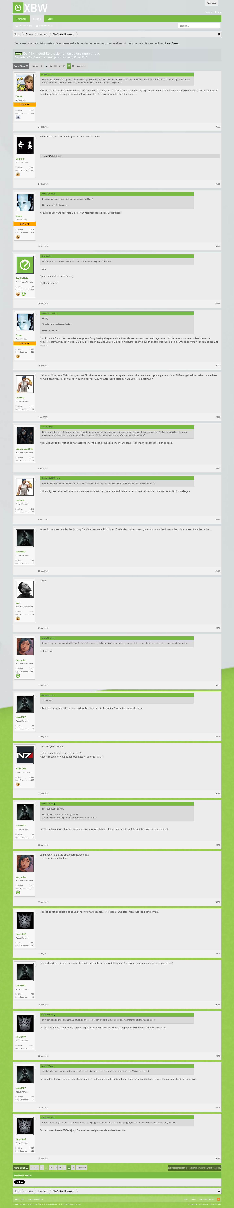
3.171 (32, 406)
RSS (218, 1199)
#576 (218, 953)
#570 (218, 628)
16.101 (31, 611)
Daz (18, 603)
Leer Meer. (172, 43)
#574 (218, 845)
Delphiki (20, 159)
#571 (218, 685)
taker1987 (21, 551)
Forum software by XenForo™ (37, 1204)
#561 (218, 127)
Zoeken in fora (25, 26)
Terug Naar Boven (206, 1199)
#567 (218, 468)
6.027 (32, 943)
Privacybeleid (215, 1204)
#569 (218, 571)
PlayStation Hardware (40, 57)
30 (73, 66)
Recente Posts (46, 26)
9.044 (32, 777)
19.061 (31, 167)
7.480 (32, 287)
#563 (218, 246)
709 (32, 560)
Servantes (21, 660)
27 (60, 66)
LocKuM (20, 397)
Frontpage (21, 19)
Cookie (19, 96)
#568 (218, 520)
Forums (37, 19)
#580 (218, 1159)
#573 (218, 794)
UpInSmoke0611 (24, 449)
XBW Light (19, 1199)
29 (69, 66)
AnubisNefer (22, 278)
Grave (19, 216)
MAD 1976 (21, 768)
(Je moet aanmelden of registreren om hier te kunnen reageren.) (194, 1168)
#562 (218, 184)
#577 (218, 1005)
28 (64, 66)
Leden (51, 19)
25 (51, 66)
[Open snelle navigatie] (219, 34)
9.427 (32, 669)
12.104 (31, 458)
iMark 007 (21, 934)
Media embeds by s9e (71, 1204)
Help (185, 1199)
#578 (218, 1056)
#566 (218, 417)
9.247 (32, 110)
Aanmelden (211, 3)
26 (55, 66)
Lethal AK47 (46, 156)
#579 (218, 1107)
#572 (218, 737)
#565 (218, 366)
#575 (218, 902)
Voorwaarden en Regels (198, 1204)
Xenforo (39, 1199)
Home (193, 1199)
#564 (218, 303)
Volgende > (81, 66)
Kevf (69, 57)
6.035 (32, 230)
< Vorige (34, 66)
